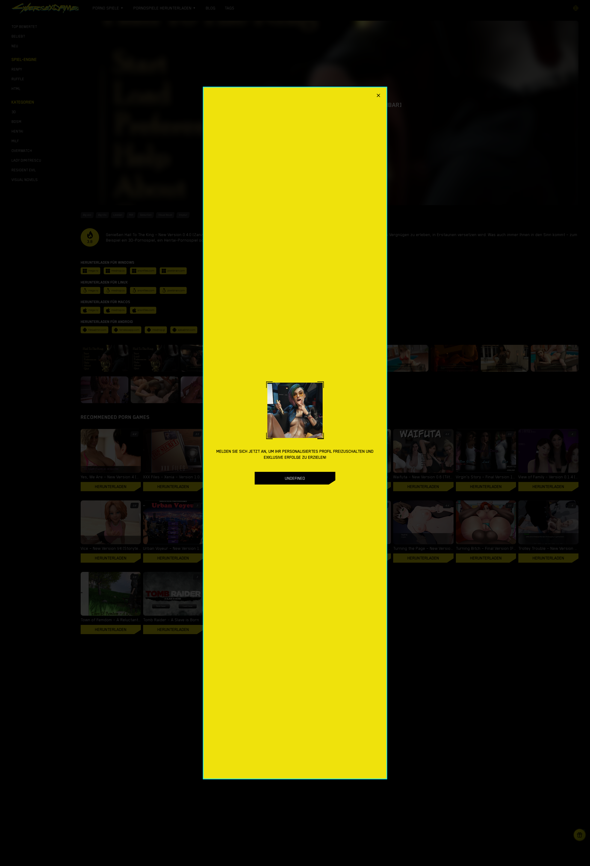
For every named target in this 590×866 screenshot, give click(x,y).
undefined (295, 478)
